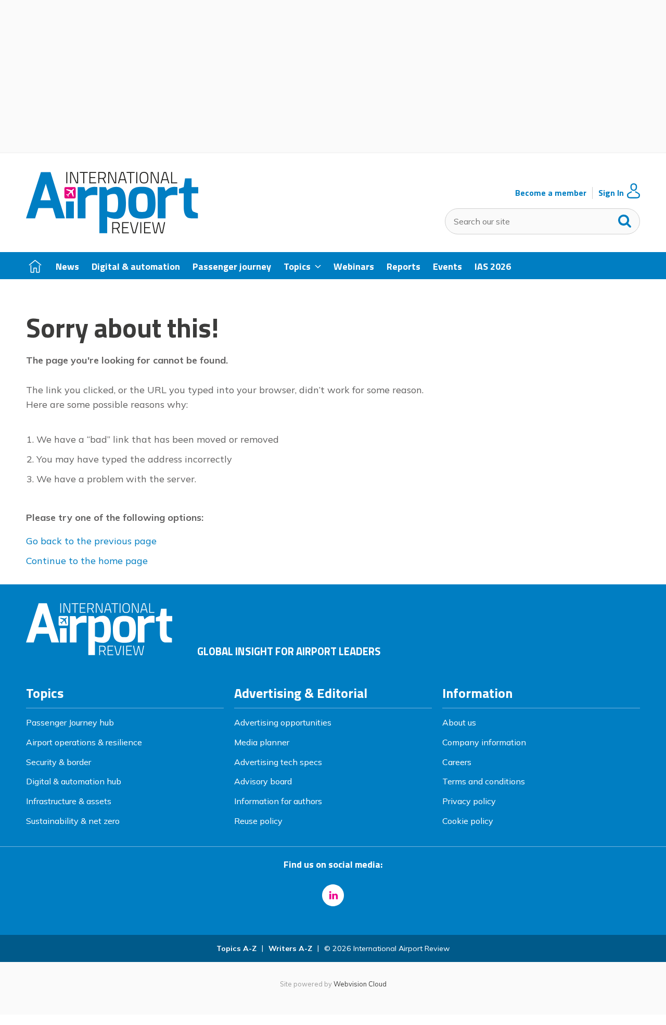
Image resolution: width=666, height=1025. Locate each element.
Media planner (261, 742)
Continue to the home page (87, 561)
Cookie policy (467, 821)
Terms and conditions (483, 781)
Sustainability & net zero (73, 821)
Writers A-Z (290, 948)
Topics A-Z (236, 948)
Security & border (58, 762)
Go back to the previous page (91, 541)
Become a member (550, 193)
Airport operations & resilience (84, 742)
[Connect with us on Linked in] (333, 895)
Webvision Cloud (360, 984)
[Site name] (112, 230)
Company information (484, 742)
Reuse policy (258, 821)
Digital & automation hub (73, 781)
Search (625, 218)
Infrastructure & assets (68, 801)
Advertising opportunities (282, 722)
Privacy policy (469, 801)
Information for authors (278, 801)
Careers (456, 762)
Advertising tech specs (278, 762)
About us (459, 722)
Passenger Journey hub (70, 722)
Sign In (611, 193)
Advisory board (263, 781)
